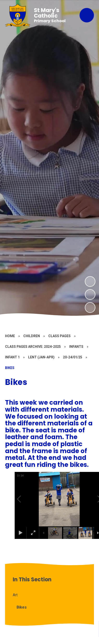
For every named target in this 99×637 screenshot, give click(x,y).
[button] (24, 499)
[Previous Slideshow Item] (90, 294)
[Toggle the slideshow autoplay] (90, 307)
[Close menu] (87, 15)
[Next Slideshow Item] (90, 281)
